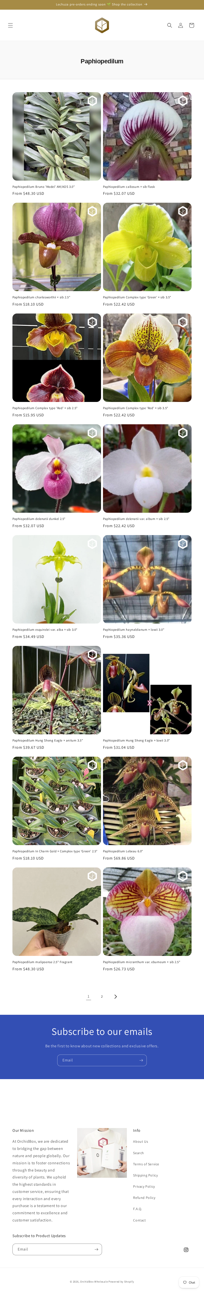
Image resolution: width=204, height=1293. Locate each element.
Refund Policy (144, 1197)
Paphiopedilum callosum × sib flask (129, 187)
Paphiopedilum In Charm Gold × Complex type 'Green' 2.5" (55, 851)
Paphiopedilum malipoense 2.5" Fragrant (42, 962)
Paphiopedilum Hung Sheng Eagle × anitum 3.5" (47, 741)
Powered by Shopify (121, 1281)
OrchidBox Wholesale (94, 1281)
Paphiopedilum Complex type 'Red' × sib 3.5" (135, 408)
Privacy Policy (144, 1186)
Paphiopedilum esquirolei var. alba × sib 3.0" (44, 630)
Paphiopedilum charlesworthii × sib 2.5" (41, 297)
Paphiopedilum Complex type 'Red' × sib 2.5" (45, 408)
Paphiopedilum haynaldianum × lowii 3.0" (133, 630)
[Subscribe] (141, 1060)
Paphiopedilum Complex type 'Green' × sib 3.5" (137, 297)
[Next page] (115, 996)
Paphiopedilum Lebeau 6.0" (123, 851)
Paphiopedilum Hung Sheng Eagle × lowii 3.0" (136, 741)
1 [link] (89, 996)
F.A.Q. (137, 1209)
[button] (10, 25)
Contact (139, 1220)
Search (138, 1153)
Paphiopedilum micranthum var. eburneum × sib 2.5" (141, 962)
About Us (140, 1141)
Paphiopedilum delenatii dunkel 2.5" (38, 519)
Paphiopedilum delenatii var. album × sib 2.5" (136, 519)
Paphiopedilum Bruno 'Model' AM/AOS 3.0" (43, 187)
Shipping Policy (145, 1175)
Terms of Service (146, 1164)
